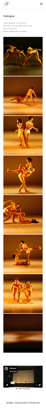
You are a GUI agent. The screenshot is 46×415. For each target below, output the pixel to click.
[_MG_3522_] (23, 333)
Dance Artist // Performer (27, 402)
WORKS (9, 402)
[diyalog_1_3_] (23, 56)
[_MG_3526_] (23, 293)
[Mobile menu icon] (41, 4)
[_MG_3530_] (23, 254)
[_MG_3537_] (23, 95)
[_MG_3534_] (23, 175)
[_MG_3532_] (23, 214)
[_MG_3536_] (23, 135)
